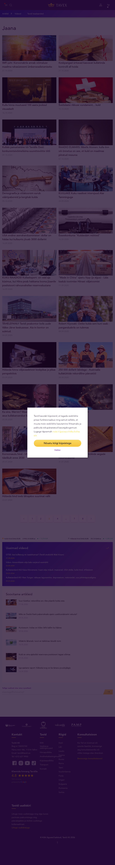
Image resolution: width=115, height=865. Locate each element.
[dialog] (57, 433)
